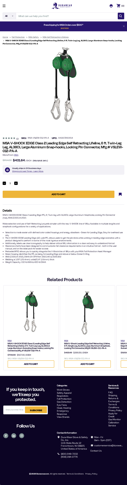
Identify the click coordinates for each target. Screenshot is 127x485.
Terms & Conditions (113, 406)
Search (121, 16)
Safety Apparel (64, 392)
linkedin (13, 435)
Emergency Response (63, 412)
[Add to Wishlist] (120, 194)
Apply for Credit (112, 415)
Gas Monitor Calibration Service (114, 422)
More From (10, 155)
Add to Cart (31, 364)
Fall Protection (64, 398)
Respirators (62, 395)
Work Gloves (63, 389)
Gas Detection (64, 401)
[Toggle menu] (6, 6)
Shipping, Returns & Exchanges (114, 398)
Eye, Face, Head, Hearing (64, 406)
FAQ (110, 392)
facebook (5, 435)
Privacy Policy (115, 410)
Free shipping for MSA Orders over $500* (63, 26)
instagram (21, 435)
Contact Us (96, 450)
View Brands (63, 416)
